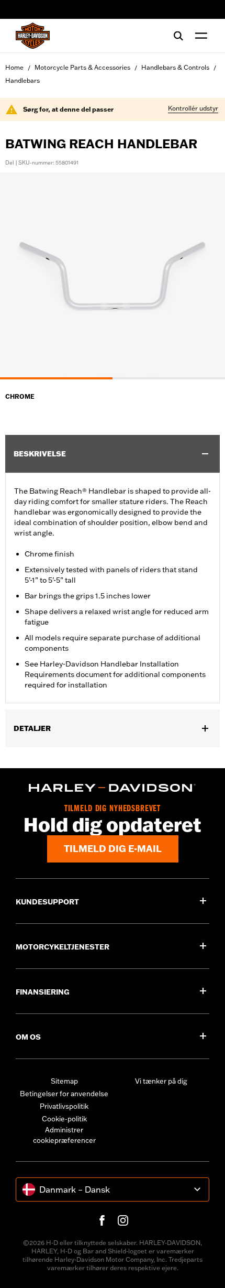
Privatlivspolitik (64, 1106)
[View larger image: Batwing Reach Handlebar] (112, 274)
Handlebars (22, 80)
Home (14, 67)
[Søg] (178, 36)
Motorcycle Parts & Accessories (82, 67)
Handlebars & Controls (175, 67)
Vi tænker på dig (161, 1081)
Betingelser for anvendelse (64, 1093)
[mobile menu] (198, 35)
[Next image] (204, 275)
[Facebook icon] (102, 1220)
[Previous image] (20, 275)
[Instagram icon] (123, 1220)
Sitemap (64, 1081)
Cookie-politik (64, 1119)
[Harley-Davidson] (112, 788)
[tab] (56, 378)
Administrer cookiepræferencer (64, 1135)
